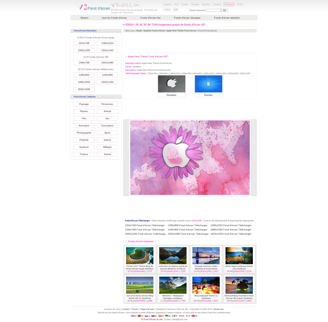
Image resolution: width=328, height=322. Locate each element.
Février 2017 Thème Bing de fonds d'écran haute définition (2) (139, 269)
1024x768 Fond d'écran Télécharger (145, 225)
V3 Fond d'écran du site (152, 319)
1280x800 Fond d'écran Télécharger (187, 225)
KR (182, 316)
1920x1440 (107, 50)
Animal (107, 111)
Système (84, 147)
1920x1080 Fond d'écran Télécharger (188, 233)
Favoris (135, 309)
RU (155, 316)
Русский (195, 4)
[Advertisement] (190, 42)
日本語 (167, 10)
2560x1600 (84, 89)
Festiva (84, 154)
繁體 (176, 10)
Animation (84, 125)
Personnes (107, 104)
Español (206, 4)
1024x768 (84, 43)
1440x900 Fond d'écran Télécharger (187, 229)
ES (162, 316)
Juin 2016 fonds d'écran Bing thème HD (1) (139, 297)
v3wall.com (218, 309)
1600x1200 (84, 50)
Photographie (84, 132)
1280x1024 (107, 43)
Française (229, 4)
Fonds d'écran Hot (150, 17)
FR (176, 316)
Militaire (107, 147)
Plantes (84, 111)
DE (169, 316)
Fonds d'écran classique (187, 17)
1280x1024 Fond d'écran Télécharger (230, 225)
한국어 (240, 4)
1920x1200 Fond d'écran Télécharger (230, 233)
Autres (107, 154)
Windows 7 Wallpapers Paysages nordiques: (173, 297)
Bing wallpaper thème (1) (206, 296)
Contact (125, 309)
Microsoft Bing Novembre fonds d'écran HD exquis (239, 297)
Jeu (107, 118)
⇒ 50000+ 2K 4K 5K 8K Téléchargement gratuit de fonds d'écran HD (163, 24)
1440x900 (107, 75)
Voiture (107, 139)
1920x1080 (107, 62)
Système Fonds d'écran (154, 31)
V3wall (138, 31)
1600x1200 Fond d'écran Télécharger (145, 233)
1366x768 (84, 62)
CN (142, 316)
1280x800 (84, 75)
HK (195, 316)
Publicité (83, 139)
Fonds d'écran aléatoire (227, 17)
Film (84, 118)
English (167, 4)
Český (185, 4)
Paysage (84, 104)
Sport (107, 132)
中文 (176, 4)
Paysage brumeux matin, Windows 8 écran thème (206, 267)
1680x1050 (84, 82)
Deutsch (217, 4)
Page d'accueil (147, 309)
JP (189, 316)
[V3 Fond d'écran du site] (94, 10)
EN (135, 316)
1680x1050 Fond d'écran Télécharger (230, 229)
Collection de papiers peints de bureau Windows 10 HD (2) (173, 267)
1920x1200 (107, 82)
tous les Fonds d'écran (114, 17)
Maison (84, 17)
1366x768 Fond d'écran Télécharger (145, 229)
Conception (107, 125)
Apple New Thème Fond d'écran (181, 31)
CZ (148, 316)
